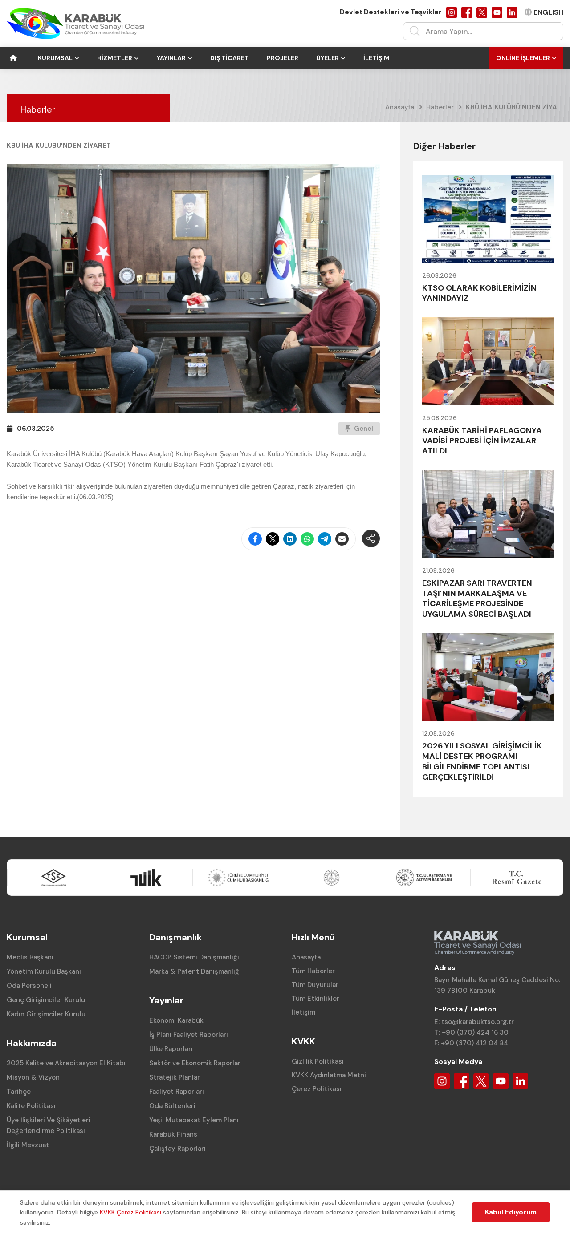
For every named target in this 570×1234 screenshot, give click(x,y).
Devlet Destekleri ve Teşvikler (391, 12)
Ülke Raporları (171, 1048)
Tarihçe (19, 1091)
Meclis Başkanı (30, 957)
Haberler (440, 107)
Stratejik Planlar (174, 1077)
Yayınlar (171, 58)
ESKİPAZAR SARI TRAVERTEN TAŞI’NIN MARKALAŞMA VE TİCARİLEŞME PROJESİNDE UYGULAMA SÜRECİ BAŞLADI (477, 598)
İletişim (376, 58)
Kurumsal (55, 58)
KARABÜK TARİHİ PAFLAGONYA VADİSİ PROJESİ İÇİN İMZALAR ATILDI (482, 441)
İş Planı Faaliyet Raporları (188, 1034)
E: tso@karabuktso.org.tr (474, 1021)
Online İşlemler (523, 58)
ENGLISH (548, 12)
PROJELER (282, 58)
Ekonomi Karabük (176, 1020)
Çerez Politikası (317, 1088)
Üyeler (327, 58)
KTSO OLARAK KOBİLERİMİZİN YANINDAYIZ (479, 293)
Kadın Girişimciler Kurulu (46, 1014)
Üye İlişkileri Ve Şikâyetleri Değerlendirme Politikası (48, 1125)
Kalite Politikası (31, 1105)
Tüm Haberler (313, 971)
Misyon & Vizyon (33, 1077)
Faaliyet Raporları (176, 1091)
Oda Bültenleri (172, 1105)
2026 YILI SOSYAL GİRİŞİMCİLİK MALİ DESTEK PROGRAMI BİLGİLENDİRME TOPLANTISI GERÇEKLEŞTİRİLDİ (482, 761)
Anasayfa (399, 107)
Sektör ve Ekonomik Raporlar (194, 1063)
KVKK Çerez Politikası (130, 1212)
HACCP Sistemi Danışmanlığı (194, 957)
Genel (362, 428)
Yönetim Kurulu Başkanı (44, 971)
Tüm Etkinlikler (315, 998)
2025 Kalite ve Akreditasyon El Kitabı (66, 1063)
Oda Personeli (29, 985)
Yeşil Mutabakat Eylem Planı (194, 1120)
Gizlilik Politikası (318, 1061)
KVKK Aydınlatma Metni (329, 1075)
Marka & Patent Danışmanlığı (195, 971)
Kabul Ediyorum (511, 1212)
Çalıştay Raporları (177, 1148)
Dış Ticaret (229, 58)
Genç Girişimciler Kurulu (46, 999)
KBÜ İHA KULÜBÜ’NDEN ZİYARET (518, 107)
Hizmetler (114, 58)
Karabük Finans (173, 1134)
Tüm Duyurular (315, 984)
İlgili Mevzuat (28, 1145)
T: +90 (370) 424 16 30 (471, 1032)
